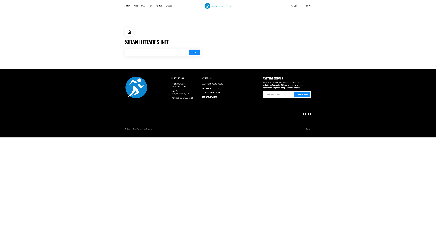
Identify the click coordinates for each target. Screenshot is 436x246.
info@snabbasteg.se (180, 93)
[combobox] (163, 52)
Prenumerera (302, 95)
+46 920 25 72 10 (178, 86)
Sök (194, 52)
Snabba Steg (131, 129)
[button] (294, 5)
